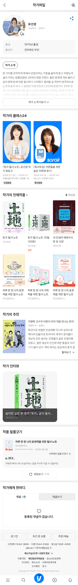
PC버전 (25, 562)
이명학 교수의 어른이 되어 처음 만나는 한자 (51, 321)
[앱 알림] (70, 580)
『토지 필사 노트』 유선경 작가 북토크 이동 (17, 153)
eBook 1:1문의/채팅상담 (37, 547)
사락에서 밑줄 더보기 (58, 453)
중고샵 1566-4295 (61, 544)
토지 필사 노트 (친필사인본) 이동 (39, 232)
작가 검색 (73, 5)
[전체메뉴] (7, 580)
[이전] (4, 5)
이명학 (31, 325)
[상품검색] (23, 580)
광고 (44, 566)
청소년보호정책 (54, 558)
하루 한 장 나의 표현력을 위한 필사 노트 (36, 441)
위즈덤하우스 (21, 445)
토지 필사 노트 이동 (14, 227)
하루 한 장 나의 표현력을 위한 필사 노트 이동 (64, 279)
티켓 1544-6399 (40, 544)
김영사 (41, 325)
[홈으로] (39, 580)
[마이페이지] (54, 580)
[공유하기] (71, 18)
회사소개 (36, 562)
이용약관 (22, 558)
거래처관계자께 (49, 562)
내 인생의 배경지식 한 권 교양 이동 (64, 226)
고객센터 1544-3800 (18, 544)
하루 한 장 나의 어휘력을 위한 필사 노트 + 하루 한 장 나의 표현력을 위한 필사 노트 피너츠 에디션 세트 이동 (39, 284)
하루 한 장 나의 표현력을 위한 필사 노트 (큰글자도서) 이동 (14, 279)
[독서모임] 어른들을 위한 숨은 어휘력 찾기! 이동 (48, 153)
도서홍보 (36, 566)
